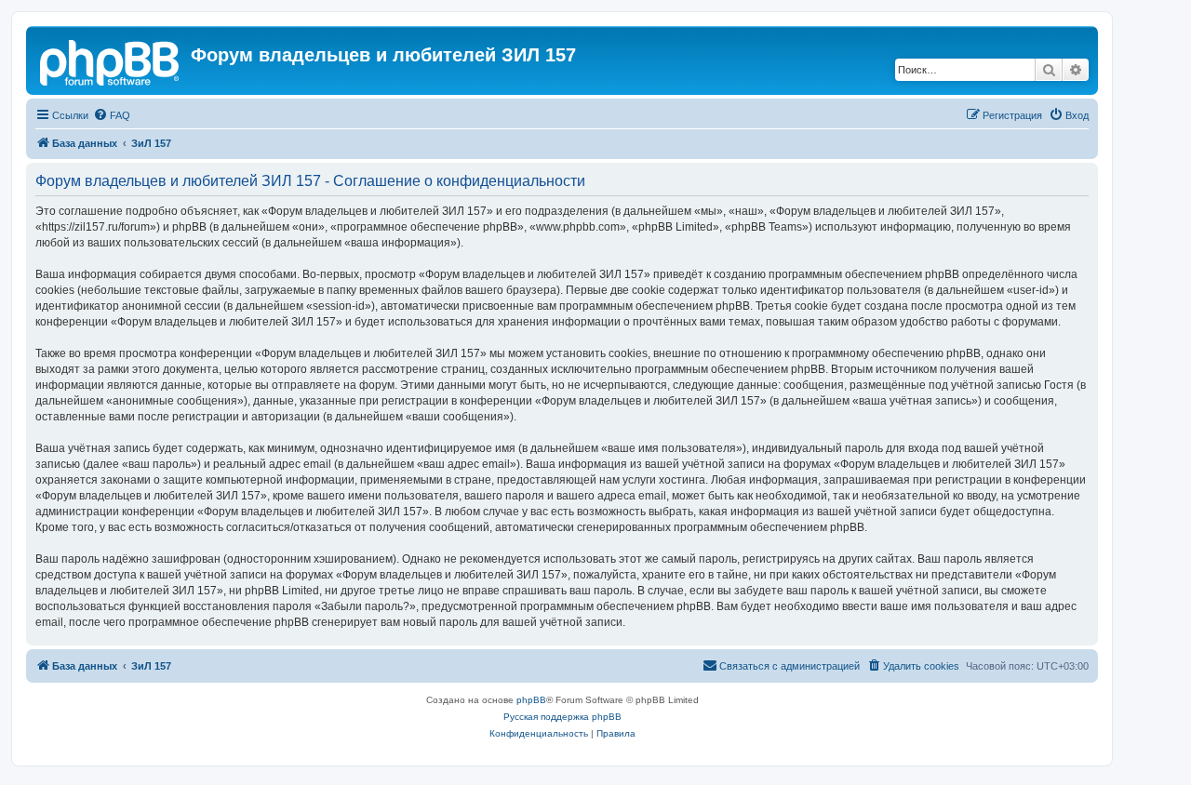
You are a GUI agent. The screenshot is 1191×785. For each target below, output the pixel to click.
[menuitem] (111, 115)
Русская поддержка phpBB (562, 717)
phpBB (531, 700)
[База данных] (111, 60)
